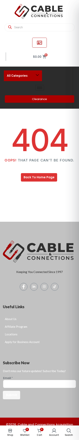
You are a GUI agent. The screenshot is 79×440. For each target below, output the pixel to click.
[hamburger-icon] (39, 87)
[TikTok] (54, 287)
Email (8, 378)
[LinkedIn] (34, 287)
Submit (11, 395)
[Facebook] (23, 287)
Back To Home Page (39, 177)
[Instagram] (44, 287)
